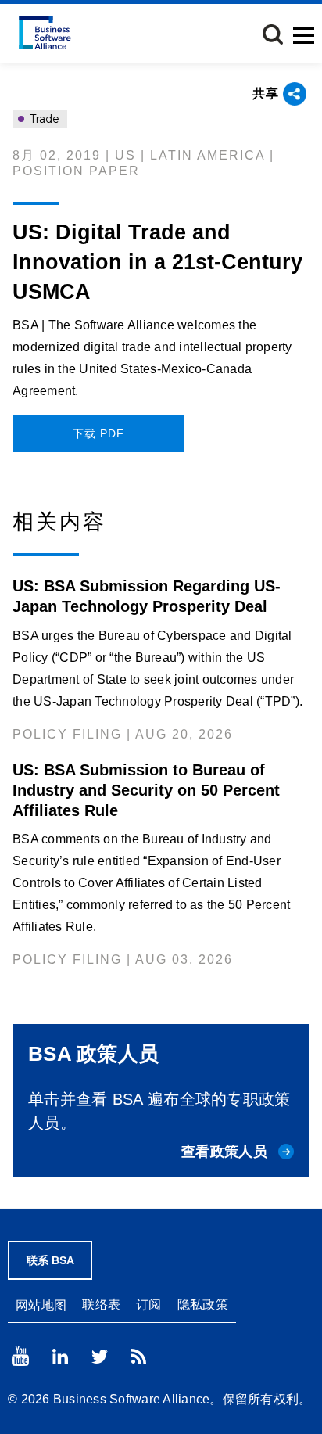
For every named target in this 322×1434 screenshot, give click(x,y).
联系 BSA (50, 1260)
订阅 (149, 1304)
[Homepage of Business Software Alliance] (45, 32)
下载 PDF (98, 433)
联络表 (101, 1304)
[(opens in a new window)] (20, 1356)
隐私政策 (202, 1304)
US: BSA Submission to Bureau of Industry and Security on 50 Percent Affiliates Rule (146, 790)
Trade (43, 119)
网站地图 (41, 1305)
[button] (273, 34)
